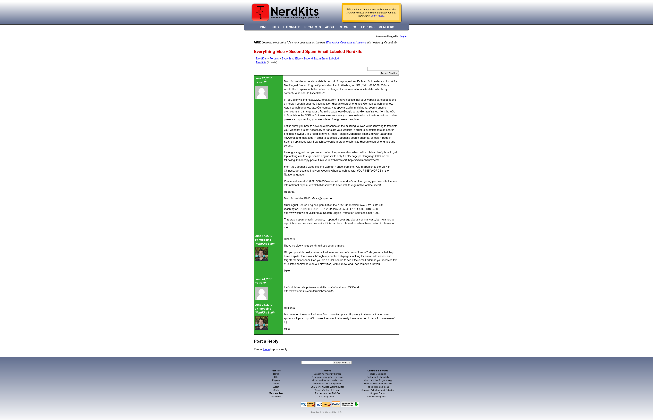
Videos (327, 370)
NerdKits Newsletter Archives (378, 383)
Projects (276, 380)
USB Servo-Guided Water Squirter (327, 386)
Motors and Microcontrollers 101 (327, 380)
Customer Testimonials (378, 377)
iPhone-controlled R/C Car (327, 393)
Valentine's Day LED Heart (327, 390)
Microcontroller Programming (378, 380)
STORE (345, 27)
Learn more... (378, 15)
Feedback (276, 396)
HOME (263, 27)
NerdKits (261, 58)
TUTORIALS (291, 27)
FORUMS (367, 27)
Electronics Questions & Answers (346, 42)
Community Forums (377, 370)
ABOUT (330, 27)
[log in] (403, 36)
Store (276, 390)
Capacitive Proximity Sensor (327, 373)
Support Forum (377, 393)
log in (266, 349)
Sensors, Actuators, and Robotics (378, 390)
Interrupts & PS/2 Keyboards (327, 383)
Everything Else (291, 58)
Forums (274, 58)
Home (276, 373)
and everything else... (377, 396)
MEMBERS (386, 27)
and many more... (327, 396)
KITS (275, 27)
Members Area (276, 393)
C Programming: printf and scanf (327, 377)
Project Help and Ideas (378, 386)
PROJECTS (312, 27)
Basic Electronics (378, 373)
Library (276, 383)
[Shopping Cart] (355, 27)
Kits (276, 377)
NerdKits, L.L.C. (335, 412)
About (276, 386)
